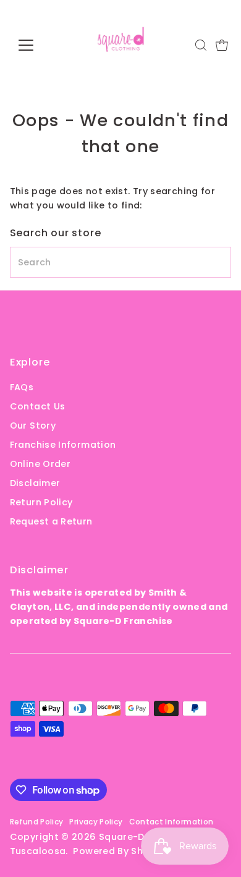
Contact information (171, 821)
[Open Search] (200, 45)
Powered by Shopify (120, 851)
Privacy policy (95, 821)
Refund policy (37, 821)
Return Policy (41, 502)
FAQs (21, 387)
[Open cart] (222, 45)
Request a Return (51, 521)
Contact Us (38, 406)
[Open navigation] (35, 45)
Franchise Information (63, 444)
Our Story (33, 425)
